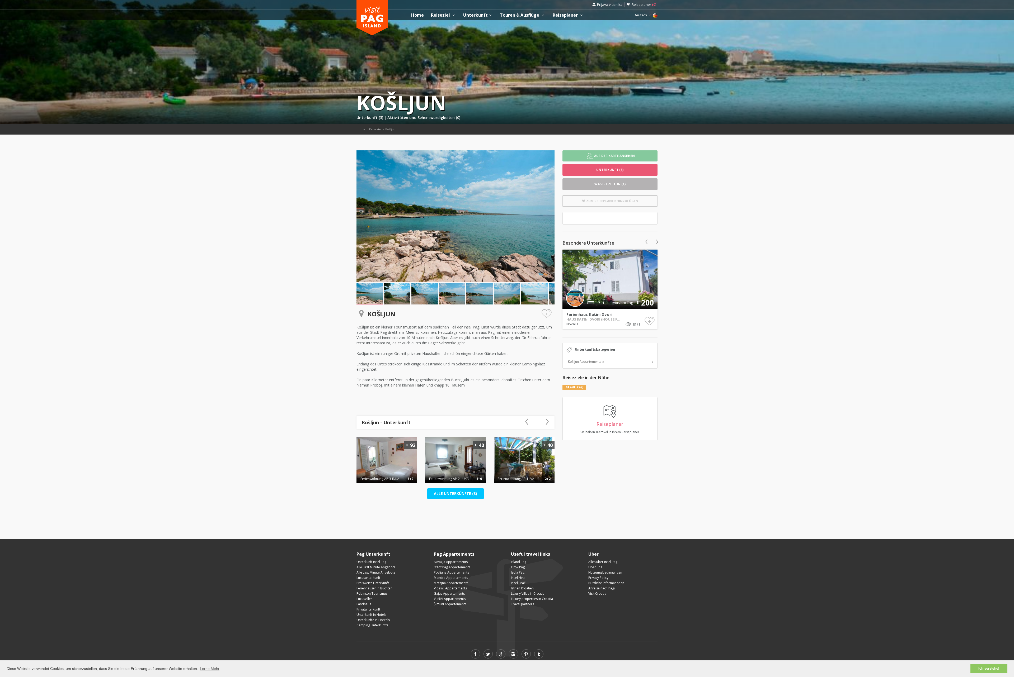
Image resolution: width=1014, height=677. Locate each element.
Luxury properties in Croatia (532, 599)
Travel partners (522, 604)
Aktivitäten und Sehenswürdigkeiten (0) (423, 117)
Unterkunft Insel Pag (371, 562)
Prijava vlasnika (609, 4)
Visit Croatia (597, 593)
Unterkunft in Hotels (371, 614)
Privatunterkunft (368, 609)
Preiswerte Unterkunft (372, 583)
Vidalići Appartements (450, 588)
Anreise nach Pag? (601, 588)
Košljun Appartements (586, 361)
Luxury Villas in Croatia (527, 593)
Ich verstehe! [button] (988, 668)
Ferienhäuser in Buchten (374, 588)
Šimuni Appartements (450, 604)
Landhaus (363, 604)
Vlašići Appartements (450, 599)
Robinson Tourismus (371, 593)
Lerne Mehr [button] (209, 668)
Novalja (572, 324)
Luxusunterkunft (368, 577)
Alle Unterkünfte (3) (455, 493)
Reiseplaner (644, 4)
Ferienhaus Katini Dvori (589, 314)
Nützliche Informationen (606, 583)
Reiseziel (441, 15)
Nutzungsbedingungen (605, 572)
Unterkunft (475, 15)
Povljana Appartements (451, 572)
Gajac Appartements (449, 593)
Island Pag (518, 562)
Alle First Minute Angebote (376, 567)
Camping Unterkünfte (372, 625)
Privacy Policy (598, 577)
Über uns (595, 567)
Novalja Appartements (451, 562)
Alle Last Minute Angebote (375, 572)
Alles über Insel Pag (602, 562)
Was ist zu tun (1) (610, 184)
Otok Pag (518, 567)
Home (417, 15)
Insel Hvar (518, 577)
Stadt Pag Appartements (452, 567)
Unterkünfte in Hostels (373, 620)
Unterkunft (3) (370, 117)
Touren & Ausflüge (520, 15)
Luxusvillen (364, 599)
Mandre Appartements (451, 577)
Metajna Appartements (451, 583)
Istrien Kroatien (522, 588)
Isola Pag (517, 572)
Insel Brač (518, 583)
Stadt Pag (574, 387)
